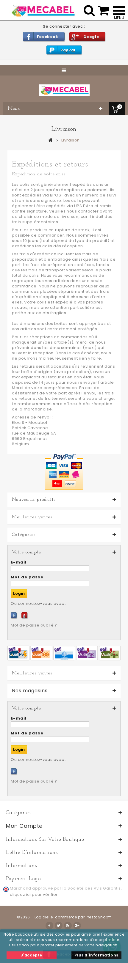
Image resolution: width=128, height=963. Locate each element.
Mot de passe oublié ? (34, 625)
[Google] (24, 615)
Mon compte (24, 826)
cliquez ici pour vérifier (34, 894)
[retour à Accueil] (50, 140)
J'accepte (31, 955)
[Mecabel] (64, 90)
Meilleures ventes (32, 517)
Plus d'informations (96, 955)
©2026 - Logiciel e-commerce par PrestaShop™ (64, 917)
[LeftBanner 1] (64, 653)
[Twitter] (59, 925)
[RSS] (68, 925)
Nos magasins (30, 690)
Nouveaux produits (33, 499)
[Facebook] (14, 615)
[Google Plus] (77, 925)
